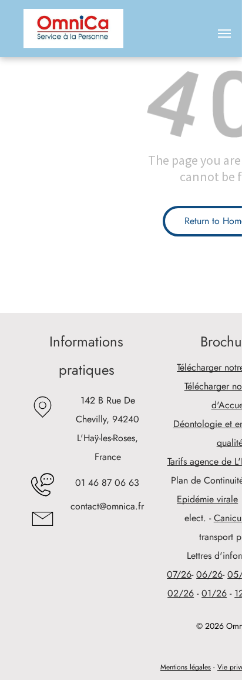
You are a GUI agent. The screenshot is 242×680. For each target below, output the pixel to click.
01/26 (214, 593)
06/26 (209, 574)
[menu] (224, 33)
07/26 (179, 574)
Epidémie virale (207, 499)
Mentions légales (185, 667)
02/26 (180, 593)
